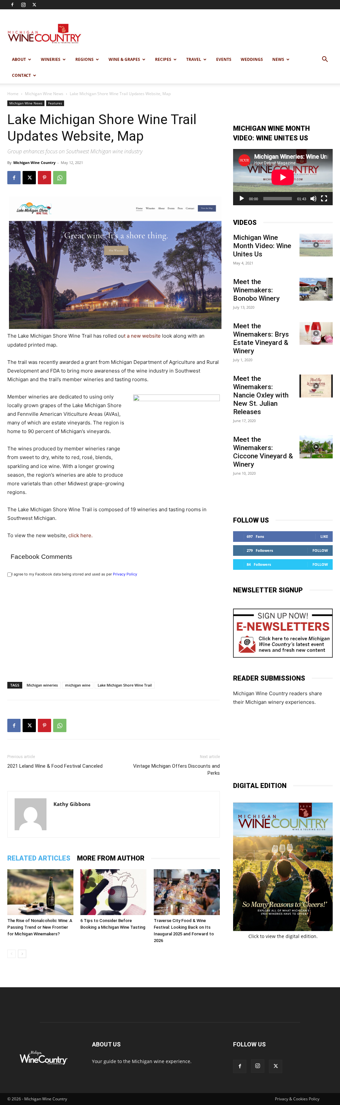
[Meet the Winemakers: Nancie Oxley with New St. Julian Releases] (316, 386)
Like (324, 536)
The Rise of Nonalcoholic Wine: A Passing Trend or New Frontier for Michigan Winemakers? (39, 927)
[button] (325, 60)
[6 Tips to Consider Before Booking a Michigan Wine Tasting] (113, 892)
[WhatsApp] (59, 177)
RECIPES (163, 59)
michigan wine (77, 685)
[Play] (241, 198)
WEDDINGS (252, 59)
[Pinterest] (44, 177)
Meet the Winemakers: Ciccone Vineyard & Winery (263, 451)
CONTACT (21, 75)
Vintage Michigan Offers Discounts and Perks (176, 769)
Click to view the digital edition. (283, 936)
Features (55, 103)
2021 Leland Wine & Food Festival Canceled (55, 766)
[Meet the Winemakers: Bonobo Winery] (316, 289)
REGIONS (84, 59)
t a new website (142, 336)
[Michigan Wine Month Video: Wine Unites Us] (316, 245)
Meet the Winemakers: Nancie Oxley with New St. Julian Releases (261, 395)
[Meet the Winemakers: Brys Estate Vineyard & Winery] (316, 333)
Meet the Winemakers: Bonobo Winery (256, 290)
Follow (320, 550)
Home (13, 93)
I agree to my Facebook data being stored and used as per (74, 574)
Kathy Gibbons (71, 804)
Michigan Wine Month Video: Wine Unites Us (262, 246)
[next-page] (22, 954)
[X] (34, 4)
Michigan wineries (42, 685)
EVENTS (223, 59)
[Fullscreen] (324, 198)
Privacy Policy (125, 574)
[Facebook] (12, 4)
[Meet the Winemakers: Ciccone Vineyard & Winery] (316, 446)
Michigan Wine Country (34, 162)
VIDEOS (245, 223)
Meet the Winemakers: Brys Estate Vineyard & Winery (261, 338)
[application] (283, 177)
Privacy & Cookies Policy (297, 1099)
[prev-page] (11, 954)
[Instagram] (23, 4)
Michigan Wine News (44, 93)
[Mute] (313, 198)
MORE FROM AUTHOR (110, 858)
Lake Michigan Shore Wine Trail (125, 685)
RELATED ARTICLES (38, 858)
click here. (80, 535)
